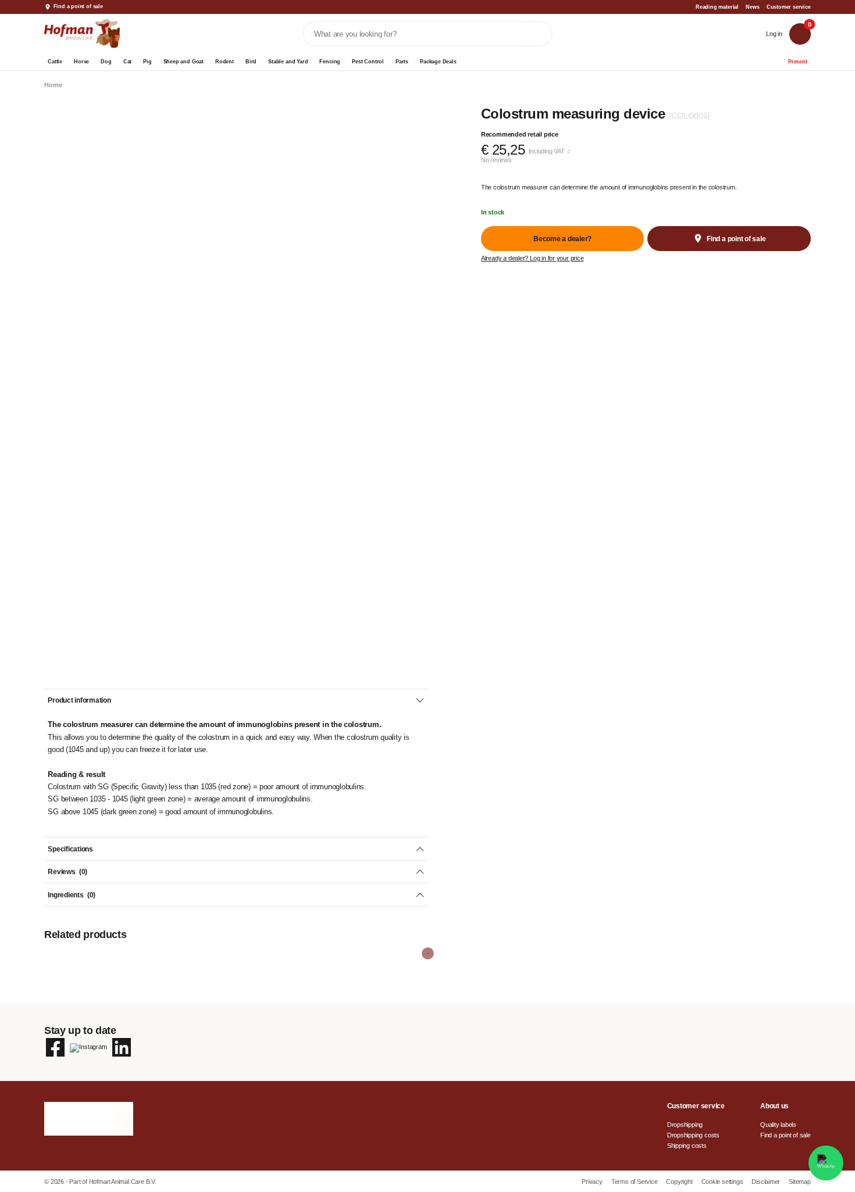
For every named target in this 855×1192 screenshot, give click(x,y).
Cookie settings (723, 1181)
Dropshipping (685, 1124)
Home (53, 85)
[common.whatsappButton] (825, 1163)
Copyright (680, 1181)
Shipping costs (687, 1145)
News (752, 7)
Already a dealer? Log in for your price (532, 258)
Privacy (593, 1181)
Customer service (789, 7)
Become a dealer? (562, 239)
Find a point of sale (78, 6)
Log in (774, 33)
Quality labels (778, 1124)
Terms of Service (635, 1181)
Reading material (717, 7)
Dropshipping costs (693, 1135)
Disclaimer (766, 1181)
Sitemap (800, 1181)
